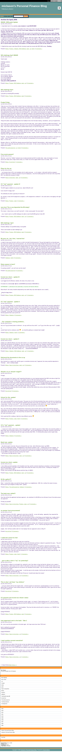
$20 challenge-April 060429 (9, 55)
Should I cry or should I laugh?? (11, 371)
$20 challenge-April (7, 89)
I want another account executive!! (12, 640)
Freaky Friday (5, 102)
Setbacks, (16, 48)
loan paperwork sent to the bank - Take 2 (14, 620)
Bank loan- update (6, 442)
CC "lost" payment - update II (10, 301)
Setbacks (3, 694)
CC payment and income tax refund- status (14, 597)
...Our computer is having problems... (13, 321)
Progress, (11, 48)
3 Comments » (24, 418)
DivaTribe (3, 737)
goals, (27, 48)
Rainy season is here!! (8, 264)
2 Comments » (21, 200)
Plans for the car (6, 168)
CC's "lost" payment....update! (10, 425)
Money (2, 690)
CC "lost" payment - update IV (10, 184)
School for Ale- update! (8, 397)
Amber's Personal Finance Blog (7, 730)
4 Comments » (18, 315)
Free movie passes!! (7, 154)
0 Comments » (38, 48)
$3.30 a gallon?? (6, 479)
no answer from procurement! (10, 510)
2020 (2, 708)
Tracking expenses (5, 701)
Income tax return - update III (10, 277)
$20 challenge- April (7, 223)
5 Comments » (33, 504)
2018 (2, 710)
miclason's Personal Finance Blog (8, 732)
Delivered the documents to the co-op (13, 357)
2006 (2, 723)
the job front (3, 698)
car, (30, 48)
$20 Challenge (4, 677)
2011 (2, 714)
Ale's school (3, 679)
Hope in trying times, (10, 177)
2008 (2, 719)
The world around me (5, 699)
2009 (2, 717)
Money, (7, 48)
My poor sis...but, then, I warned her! (13, 238)
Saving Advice (46, 749)
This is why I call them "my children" (12, 582)
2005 (2, 725)
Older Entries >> (13, 665)
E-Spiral (2, 683)
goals (2, 686)
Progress (3, 692)
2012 (2, 712)
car (2, 681)
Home (2, 16)
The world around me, (11, 147)
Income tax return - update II (10, 339)
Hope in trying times (5, 688)
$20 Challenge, (22, 48)
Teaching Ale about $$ (5, 696)
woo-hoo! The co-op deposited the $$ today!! (15, 207)
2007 (2, 721)
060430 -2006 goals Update (9, 22)
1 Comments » (19, 162)
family (2, 685)
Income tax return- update (9, 462)
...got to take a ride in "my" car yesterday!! (14, 560)
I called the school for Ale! (9, 537)
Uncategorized (4, 703)
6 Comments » (17, 257)
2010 (2, 716)
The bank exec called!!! (8, 493)
